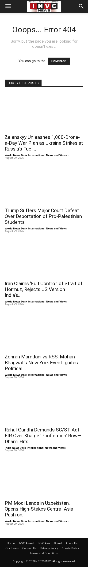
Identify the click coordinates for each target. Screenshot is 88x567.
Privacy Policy (49, 548)
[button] (7, 6)
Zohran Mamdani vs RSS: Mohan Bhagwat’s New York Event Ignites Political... (41, 362)
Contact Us (29, 548)
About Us (72, 543)
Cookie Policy (70, 548)
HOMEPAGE (58, 61)
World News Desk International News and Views (36, 155)
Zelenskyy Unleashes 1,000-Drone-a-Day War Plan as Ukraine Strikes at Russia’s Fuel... (44, 143)
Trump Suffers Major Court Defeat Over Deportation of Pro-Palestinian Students (43, 216)
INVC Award (26, 543)
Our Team (12, 548)
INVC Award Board (50, 543)
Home (11, 543)
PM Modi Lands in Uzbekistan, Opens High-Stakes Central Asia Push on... (39, 509)
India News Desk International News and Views (35, 447)
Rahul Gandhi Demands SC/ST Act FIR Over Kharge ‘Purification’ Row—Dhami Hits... (43, 435)
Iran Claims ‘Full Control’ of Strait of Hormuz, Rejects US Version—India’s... (43, 289)
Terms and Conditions (44, 553)
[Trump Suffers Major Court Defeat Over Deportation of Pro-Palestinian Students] (44, 185)
